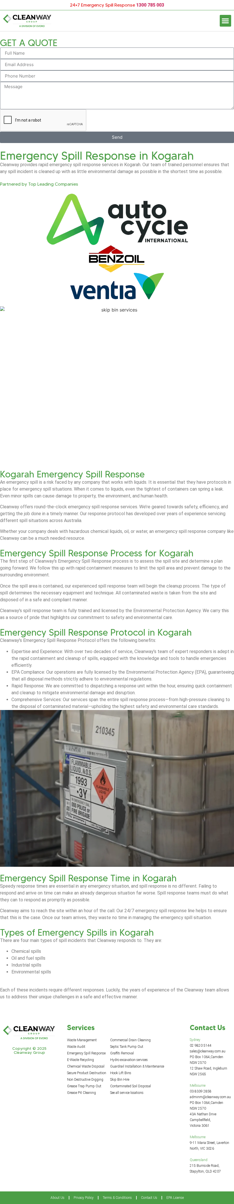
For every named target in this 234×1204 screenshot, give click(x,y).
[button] (225, 21)
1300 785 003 (150, 5)
